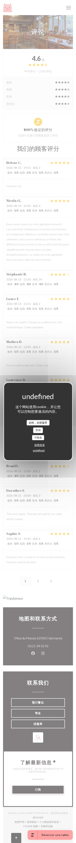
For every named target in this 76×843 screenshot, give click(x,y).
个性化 (38, 437)
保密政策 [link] (39, 445)
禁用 (38, 430)
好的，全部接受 (38, 422)
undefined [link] (39, 450)
